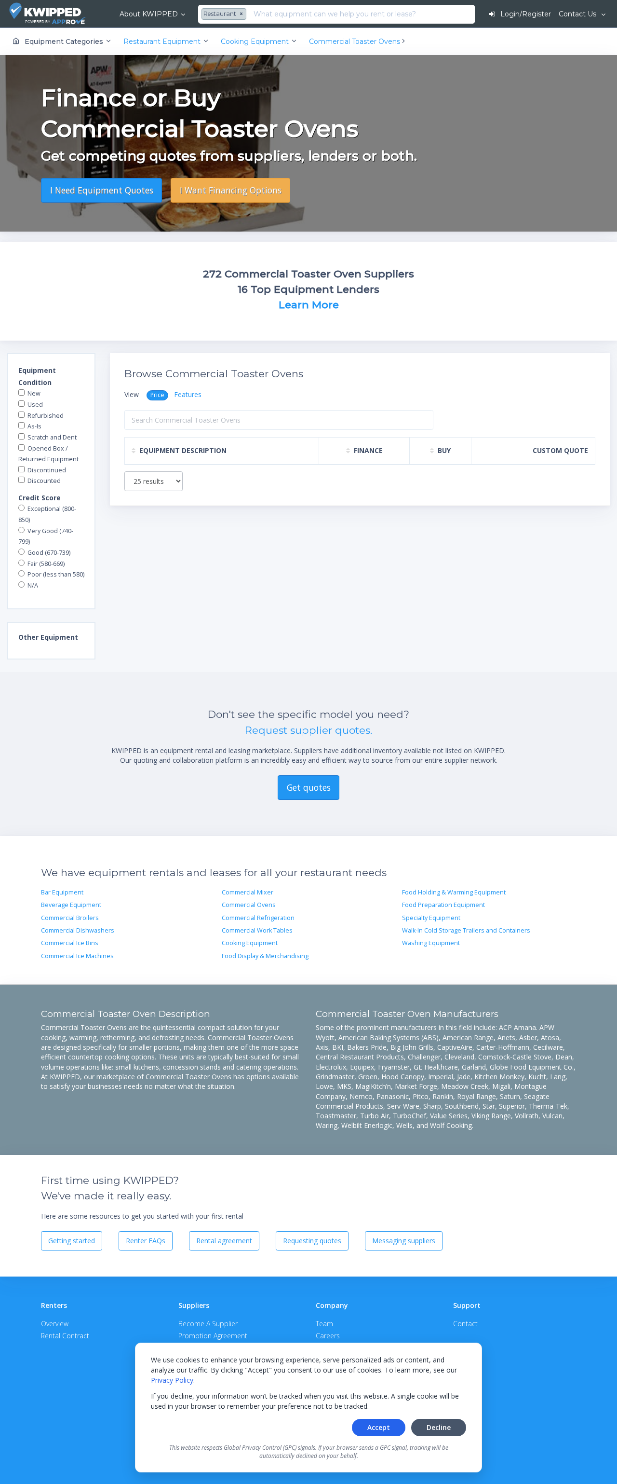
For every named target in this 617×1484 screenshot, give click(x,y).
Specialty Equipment (431, 918)
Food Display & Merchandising (265, 956)
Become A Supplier (208, 1323)
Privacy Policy (172, 1380)
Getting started (71, 1240)
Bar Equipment (62, 892)
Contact (465, 1323)
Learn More (309, 305)
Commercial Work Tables (257, 930)
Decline (439, 1427)
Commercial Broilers (70, 918)
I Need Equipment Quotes (101, 190)
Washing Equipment (431, 943)
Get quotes (309, 787)
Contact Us (578, 14)
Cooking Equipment (250, 943)
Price (157, 395)
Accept (378, 1427)
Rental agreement (224, 1240)
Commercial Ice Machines (77, 956)
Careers (328, 1335)
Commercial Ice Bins (69, 943)
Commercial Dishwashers (77, 930)
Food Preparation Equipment (443, 905)
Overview (54, 1323)
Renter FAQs (145, 1240)
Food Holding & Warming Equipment (454, 892)
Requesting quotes (312, 1240)
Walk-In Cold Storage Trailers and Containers (466, 930)
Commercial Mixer (247, 892)
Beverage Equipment (71, 905)
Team (324, 1323)
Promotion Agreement (212, 1335)
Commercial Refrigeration (258, 918)
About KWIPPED (149, 14)
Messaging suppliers (403, 1240)
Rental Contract (65, 1335)
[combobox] (225, 14)
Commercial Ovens (249, 905)
